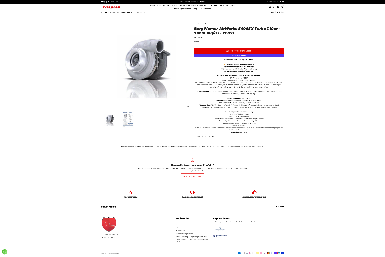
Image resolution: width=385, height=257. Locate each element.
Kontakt (178, 225)
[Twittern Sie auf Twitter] (277, 12)
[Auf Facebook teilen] (275, 12)
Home (152, 5)
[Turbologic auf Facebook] (104, 2)
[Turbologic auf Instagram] (106, 2)
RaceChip (224, 5)
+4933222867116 (108, 237)
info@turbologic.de (109, 234)
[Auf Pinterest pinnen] (279, 12)
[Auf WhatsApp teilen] (281, 12)
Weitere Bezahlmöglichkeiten (239, 60)
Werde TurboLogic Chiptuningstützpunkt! (191, 237)
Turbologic (115, 253)
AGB (177, 228)
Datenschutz (180, 231)
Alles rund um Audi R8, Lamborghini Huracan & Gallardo (181, 5)
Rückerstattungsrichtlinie (184, 234)
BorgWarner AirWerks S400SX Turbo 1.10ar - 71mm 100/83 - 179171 (126, 12)
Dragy (232, 5)
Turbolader (208, 24)
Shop (196, 9)
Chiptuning (213, 5)
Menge (196, 41)
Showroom (206, 9)
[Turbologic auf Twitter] (102, 2)
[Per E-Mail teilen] (283, 12)
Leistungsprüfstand (182, 9)
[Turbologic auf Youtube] (108, 2)
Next (188, 64)
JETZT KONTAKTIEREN (192, 176)
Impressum (179, 222)
